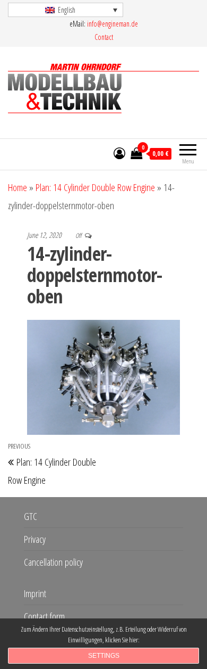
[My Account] (119, 153)
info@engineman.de (112, 24)
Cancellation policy (53, 562)
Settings (103, 655)
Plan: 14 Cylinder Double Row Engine (95, 187)
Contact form (44, 616)
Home (17, 187)
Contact (103, 37)
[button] (65, 10)
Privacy (35, 539)
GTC (30, 516)
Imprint (35, 593)
